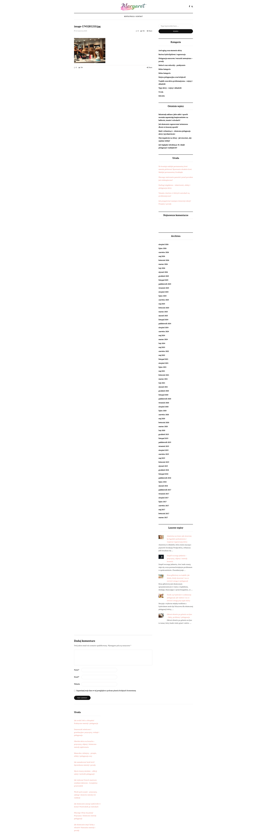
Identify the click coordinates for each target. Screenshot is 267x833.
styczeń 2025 (163, 316)
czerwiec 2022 (164, 351)
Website (77, 684)
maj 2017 (162, 510)
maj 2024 (162, 335)
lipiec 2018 (162, 482)
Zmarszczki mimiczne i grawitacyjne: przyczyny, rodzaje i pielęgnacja (86, 732)
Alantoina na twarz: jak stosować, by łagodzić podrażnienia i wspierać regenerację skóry (179, 539)
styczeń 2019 (163, 466)
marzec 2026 (163, 264)
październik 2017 (165, 490)
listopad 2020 (163, 395)
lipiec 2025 (162, 296)
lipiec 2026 (162, 248)
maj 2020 (162, 419)
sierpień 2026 (163, 244)
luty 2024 (162, 343)
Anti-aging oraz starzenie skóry (170, 50)
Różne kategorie (165, 69)
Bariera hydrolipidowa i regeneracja (172, 54)
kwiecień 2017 (164, 514)
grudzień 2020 (164, 391)
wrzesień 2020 (164, 403)
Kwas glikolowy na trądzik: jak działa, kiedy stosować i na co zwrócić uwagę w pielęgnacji (178, 578)
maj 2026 (162, 256)
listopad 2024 (163, 320)
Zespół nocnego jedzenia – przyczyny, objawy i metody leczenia (177, 559)
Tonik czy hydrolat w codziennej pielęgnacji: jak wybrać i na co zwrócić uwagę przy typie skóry (179, 598)
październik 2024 (165, 324)
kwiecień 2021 (164, 375)
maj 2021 (162, 371)
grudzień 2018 (164, 470)
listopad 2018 (163, 474)
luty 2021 (162, 383)
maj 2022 (162, 355)
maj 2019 (162, 458)
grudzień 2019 (164, 434)
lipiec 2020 (162, 411)
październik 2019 (165, 442)
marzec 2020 (163, 426)
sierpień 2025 (163, 292)
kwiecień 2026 (164, 260)
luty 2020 (162, 430)
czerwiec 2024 (164, 331)
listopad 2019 (163, 438)
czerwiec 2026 (164, 252)
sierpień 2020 (163, 407)
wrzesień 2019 (164, 446)
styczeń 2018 (163, 486)
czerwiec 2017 (164, 506)
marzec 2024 (163, 339)
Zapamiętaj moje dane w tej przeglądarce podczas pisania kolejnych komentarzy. (106, 691)
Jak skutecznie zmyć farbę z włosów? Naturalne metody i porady (84, 828)
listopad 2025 (163, 280)
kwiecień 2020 (164, 422)
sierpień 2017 (163, 498)
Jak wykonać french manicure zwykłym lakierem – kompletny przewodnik (85, 783)
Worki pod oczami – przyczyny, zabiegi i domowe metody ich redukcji (85, 795)
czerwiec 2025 (164, 300)
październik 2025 (165, 284)
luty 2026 (162, 268)
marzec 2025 (163, 312)
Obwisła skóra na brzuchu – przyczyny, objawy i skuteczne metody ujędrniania (85, 744)
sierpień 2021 (163, 363)
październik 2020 (165, 399)
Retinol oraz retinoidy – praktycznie (172, 65)
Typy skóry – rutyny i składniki (170, 88)
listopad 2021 (163, 359)
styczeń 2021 (163, 387)
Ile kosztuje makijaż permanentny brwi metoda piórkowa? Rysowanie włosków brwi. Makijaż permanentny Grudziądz (175, 169)
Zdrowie (162, 96)
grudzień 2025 (164, 276)
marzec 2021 (163, 379)
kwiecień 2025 (164, 308)
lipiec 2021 (162, 367)
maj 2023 (162, 347)
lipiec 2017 (162, 502)
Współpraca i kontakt (133, 16)
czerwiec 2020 (164, 415)
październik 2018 (165, 478)
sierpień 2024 (163, 328)
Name (76, 670)
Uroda (161, 92)
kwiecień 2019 (164, 462)
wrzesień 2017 (164, 494)
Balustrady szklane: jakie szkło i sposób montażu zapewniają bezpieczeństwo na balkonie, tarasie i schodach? (173, 117)
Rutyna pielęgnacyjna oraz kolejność (172, 77)
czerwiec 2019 (164, 454)
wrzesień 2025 (164, 288)
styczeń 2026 (163, 272)
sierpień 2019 (163, 450)
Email (76, 677)
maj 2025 (162, 304)
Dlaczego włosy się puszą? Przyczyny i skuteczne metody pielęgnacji (85, 816)
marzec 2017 (163, 517)
